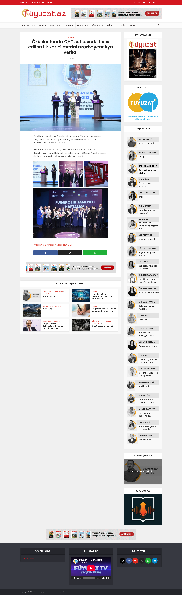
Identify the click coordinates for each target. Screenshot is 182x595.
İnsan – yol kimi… (50, 296)
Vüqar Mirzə (58, 291)
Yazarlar (70, 25)
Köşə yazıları (97, 25)
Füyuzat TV (36, 2)
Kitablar (122, 25)
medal (51, 244)
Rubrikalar (82, 25)
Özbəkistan (61, 244)
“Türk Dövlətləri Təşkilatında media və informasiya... (102, 296)
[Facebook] (129, 561)
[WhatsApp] (148, 561)
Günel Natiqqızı (106, 321)
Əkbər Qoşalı (47, 321)
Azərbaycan (40, 244)
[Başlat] (74, 578)
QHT (72, 244)
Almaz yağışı (48, 309)
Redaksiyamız (56, 25)
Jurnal (41, 25)
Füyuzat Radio (47, 2)
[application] (91, 568)
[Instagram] (122, 561)
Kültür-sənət (96, 323)
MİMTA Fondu (25, 2)
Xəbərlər (111, 25)
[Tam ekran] (107, 578)
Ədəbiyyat (95, 321)
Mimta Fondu (28, 558)
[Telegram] (155, 561)
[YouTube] (135, 561)
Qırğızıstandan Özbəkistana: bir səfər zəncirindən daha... (53, 326)
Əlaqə (132, 25)
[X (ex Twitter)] (142, 561)
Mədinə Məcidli (48, 306)
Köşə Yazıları (47, 291)
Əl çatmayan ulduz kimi (102, 326)
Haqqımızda (27, 25)
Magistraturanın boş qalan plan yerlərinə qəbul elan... (104, 310)
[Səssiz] (103, 578)
